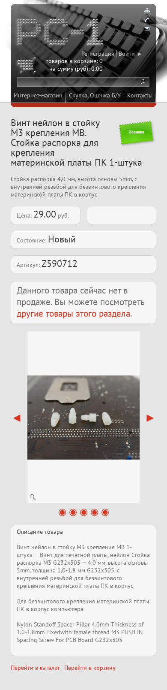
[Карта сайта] (147, 10)
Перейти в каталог (35, 668)
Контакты (139, 95)
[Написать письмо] (147, 29)
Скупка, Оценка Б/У (95, 95)
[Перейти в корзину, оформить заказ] (28, 66)
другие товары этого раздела (73, 313)
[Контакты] (147, 19)
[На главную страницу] (61, 33)
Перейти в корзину (90, 668)
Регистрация (97, 54)
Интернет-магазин (38, 95)
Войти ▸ (130, 54)
